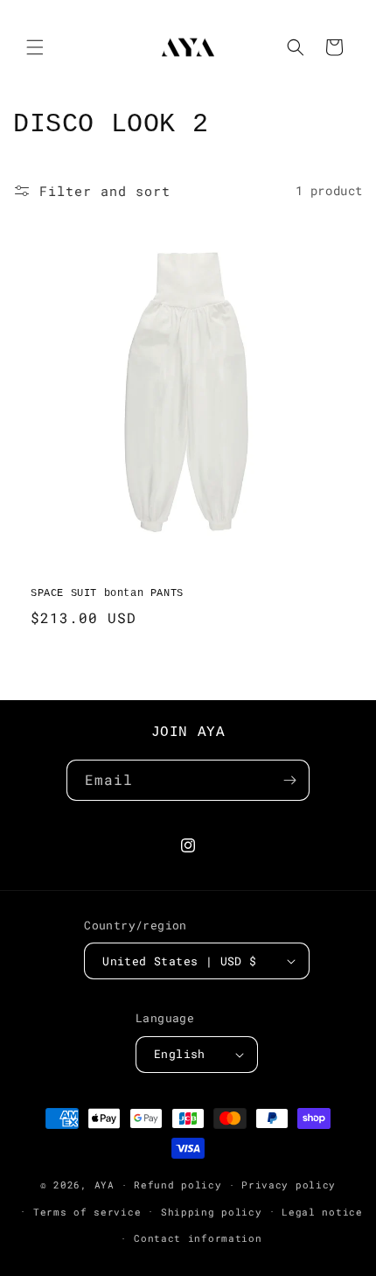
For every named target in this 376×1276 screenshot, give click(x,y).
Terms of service (87, 1211)
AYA (104, 1184)
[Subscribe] (289, 780)
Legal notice (322, 1211)
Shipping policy (211, 1211)
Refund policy (177, 1184)
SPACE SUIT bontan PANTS (107, 593)
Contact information (197, 1237)
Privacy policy (288, 1184)
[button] (35, 47)
